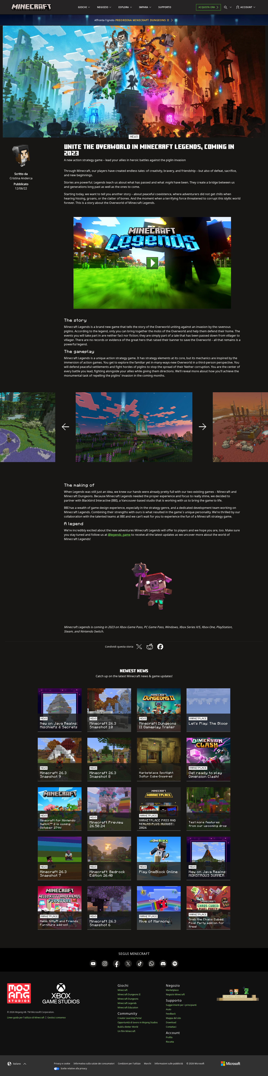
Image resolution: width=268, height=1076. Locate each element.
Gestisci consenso (56, 1017)
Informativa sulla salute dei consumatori (94, 1063)
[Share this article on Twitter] (139, 647)
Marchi (147, 1063)
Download (171, 1022)
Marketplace (172, 990)
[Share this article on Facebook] (160, 647)
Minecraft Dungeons (128, 998)
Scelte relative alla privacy (73, 1068)
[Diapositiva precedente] (65, 426)
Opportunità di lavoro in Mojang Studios (138, 1022)
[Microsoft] (230, 1063)
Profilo (169, 1037)
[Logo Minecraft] (31, 7)
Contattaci (171, 1026)
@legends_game (119, 535)
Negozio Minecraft (175, 994)
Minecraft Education (128, 1007)
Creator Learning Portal (129, 1018)
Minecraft (122, 990)
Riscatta (170, 1041)
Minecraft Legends (127, 1003)
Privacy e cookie (62, 1063)
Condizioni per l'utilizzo (129, 1063)
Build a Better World (128, 1026)
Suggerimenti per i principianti (181, 1005)
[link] (93, 963)
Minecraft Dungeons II (129, 994)
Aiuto (168, 1009)
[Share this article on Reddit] (149, 647)
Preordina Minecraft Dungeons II (142, 20)
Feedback (171, 1013)
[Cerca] (228, 7)
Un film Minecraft (126, 1031)
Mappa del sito (173, 1018)
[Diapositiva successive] (202, 426)
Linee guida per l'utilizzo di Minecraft (25, 1017)
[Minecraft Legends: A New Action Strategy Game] (152, 263)
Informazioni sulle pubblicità (169, 1063)
